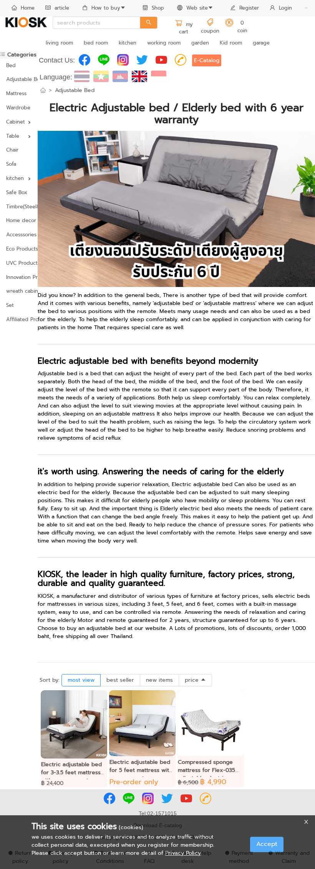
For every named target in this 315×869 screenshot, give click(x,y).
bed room (96, 42)
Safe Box (16, 192)
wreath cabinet (19, 291)
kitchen (127, 42)
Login (285, 8)
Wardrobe (18, 107)
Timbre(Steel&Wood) (19, 206)
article (62, 8)
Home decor (19, 220)
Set (10, 305)
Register (249, 8)
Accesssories (19, 234)
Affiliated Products (19, 319)
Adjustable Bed (19, 79)
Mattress (16, 93)
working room (164, 42)
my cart (186, 28)
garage (261, 42)
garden (200, 42)
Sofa (11, 164)
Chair (12, 149)
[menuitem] (23, 8)
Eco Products (19, 248)
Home (28, 8)
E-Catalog (206, 60)
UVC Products (19, 263)
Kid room (231, 42)
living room (59, 42)
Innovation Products (19, 277)
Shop (158, 8)
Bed (11, 65)
